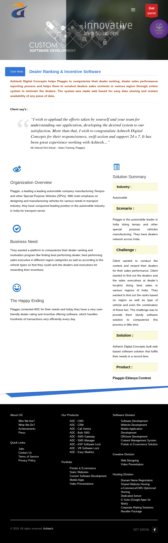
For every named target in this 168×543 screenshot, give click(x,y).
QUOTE (152, 10)
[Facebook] (155, 530)
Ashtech (48, 528)
